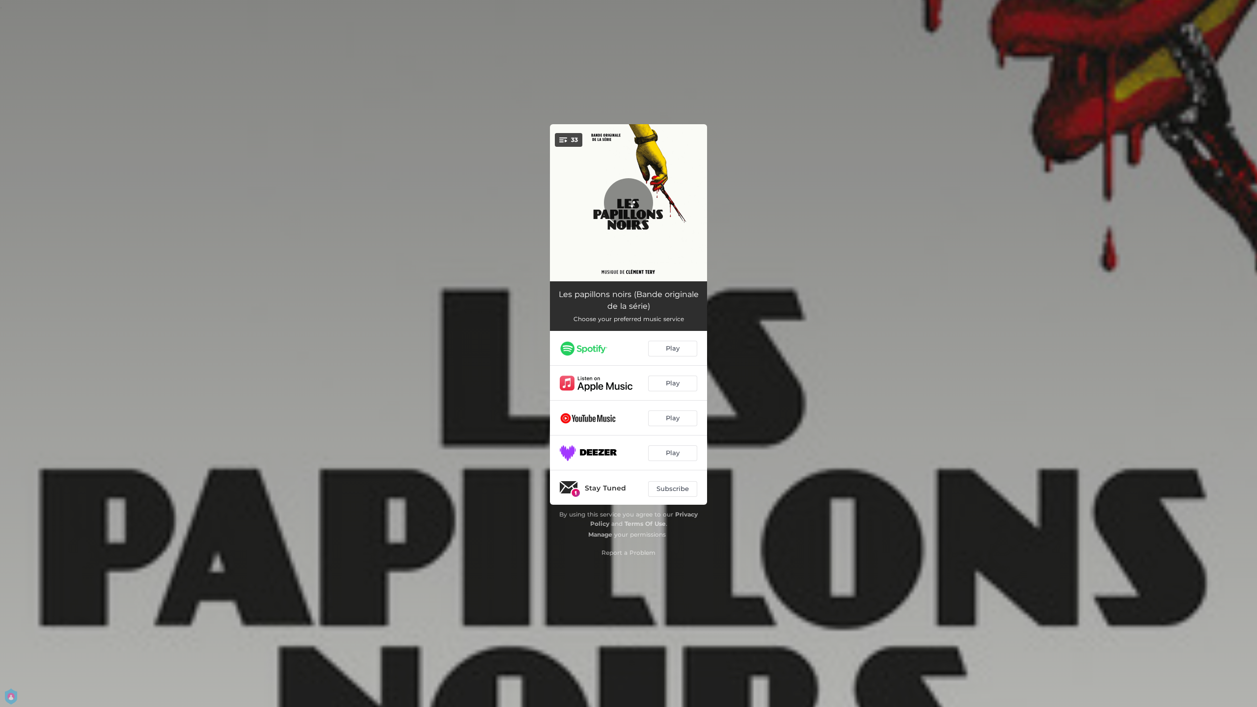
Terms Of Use (645, 523)
